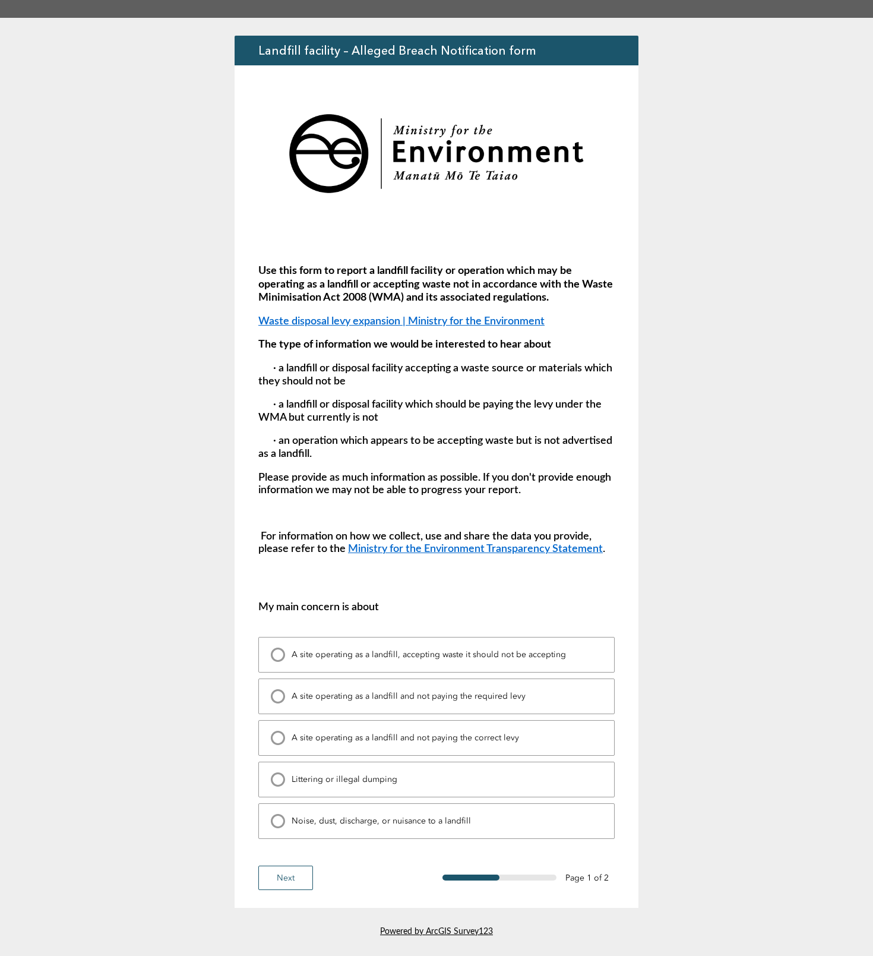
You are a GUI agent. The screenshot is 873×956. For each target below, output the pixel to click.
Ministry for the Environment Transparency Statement (475, 549)
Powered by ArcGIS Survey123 (436, 931)
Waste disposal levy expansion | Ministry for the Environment (401, 321)
